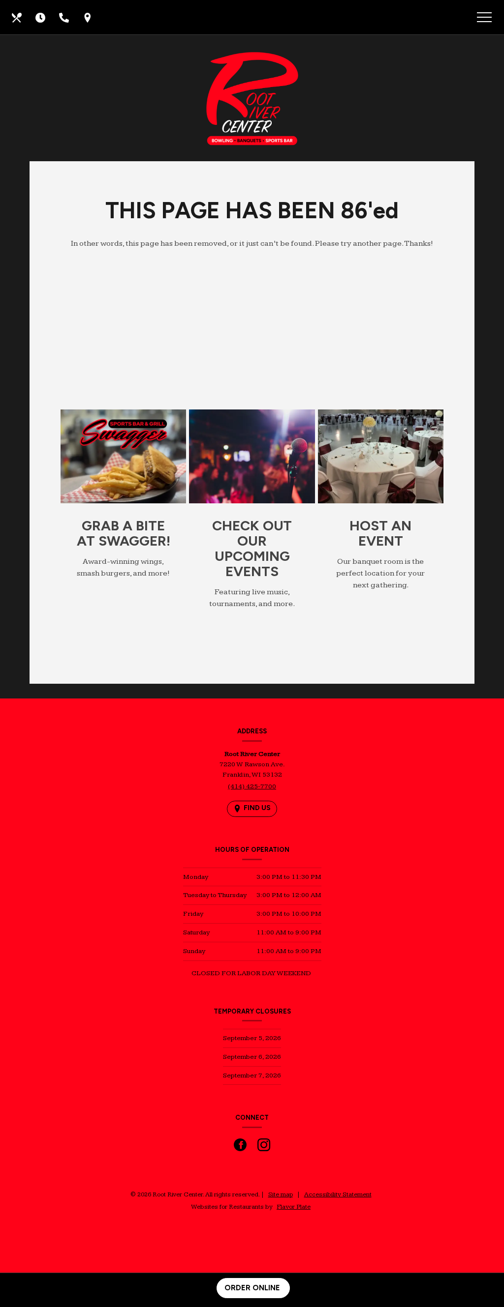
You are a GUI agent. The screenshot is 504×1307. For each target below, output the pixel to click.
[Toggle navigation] (484, 18)
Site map (280, 1194)
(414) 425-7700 (252, 786)
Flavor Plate (294, 1207)
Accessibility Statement (338, 1194)
